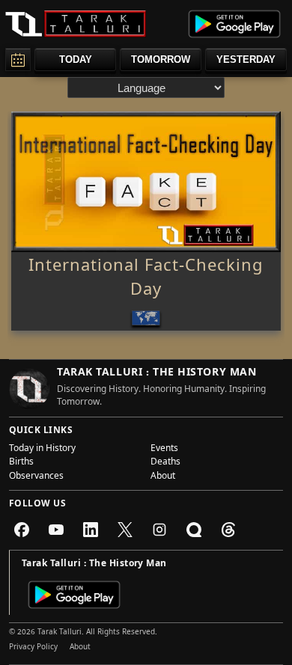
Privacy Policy (33, 647)
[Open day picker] (18, 59)
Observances (36, 477)
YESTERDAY (246, 59)
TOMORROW (160, 59)
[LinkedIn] (90, 529)
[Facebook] (21, 529)
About (162, 477)
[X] (125, 529)
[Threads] (228, 529)
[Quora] (194, 529)
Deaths (165, 463)
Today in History (42, 449)
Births (21, 463)
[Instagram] (159, 529)
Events (164, 449)
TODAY (75, 59)
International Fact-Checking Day (146, 280)
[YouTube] (56, 529)
